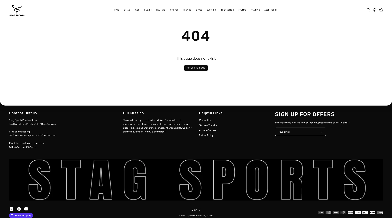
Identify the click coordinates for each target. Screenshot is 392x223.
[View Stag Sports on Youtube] (25, 209)
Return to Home (196, 68)
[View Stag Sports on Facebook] (18, 209)
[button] (212, 10)
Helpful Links (211, 113)
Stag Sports (190, 215)
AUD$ (194, 210)
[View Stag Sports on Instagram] (11, 209)
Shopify (209, 215)
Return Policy (206, 135)
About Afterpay (207, 130)
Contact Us (205, 120)
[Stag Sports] (16, 10)
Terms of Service (208, 125)
